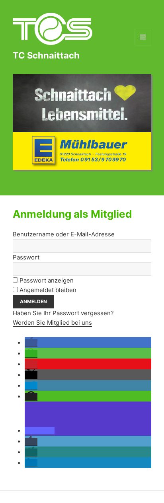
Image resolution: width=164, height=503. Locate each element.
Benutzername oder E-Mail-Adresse (64, 234)
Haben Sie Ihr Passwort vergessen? (63, 313)
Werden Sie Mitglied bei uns (52, 322)
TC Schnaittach (46, 55)
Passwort (26, 257)
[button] (31, 343)
